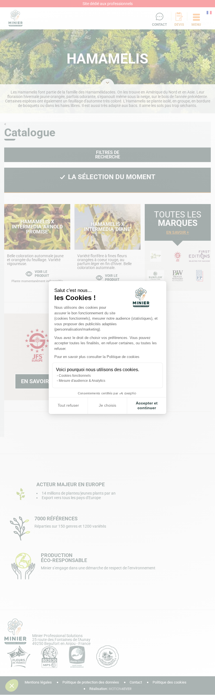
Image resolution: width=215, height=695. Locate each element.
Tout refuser (68, 405)
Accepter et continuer (147, 405)
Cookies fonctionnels (75, 376)
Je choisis (107, 405)
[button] (11, 685)
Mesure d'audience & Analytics (82, 381)
